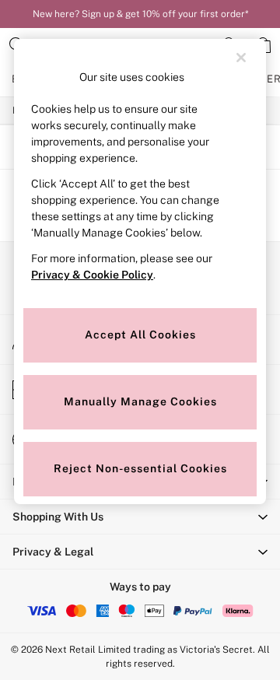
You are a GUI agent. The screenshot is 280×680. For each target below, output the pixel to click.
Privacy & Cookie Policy (92, 274)
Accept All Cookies (140, 334)
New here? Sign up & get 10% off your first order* (140, 14)
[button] (140, 516)
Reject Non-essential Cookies (140, 468)
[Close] (241, 57)
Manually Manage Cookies (140, 401)
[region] (140, 271)
